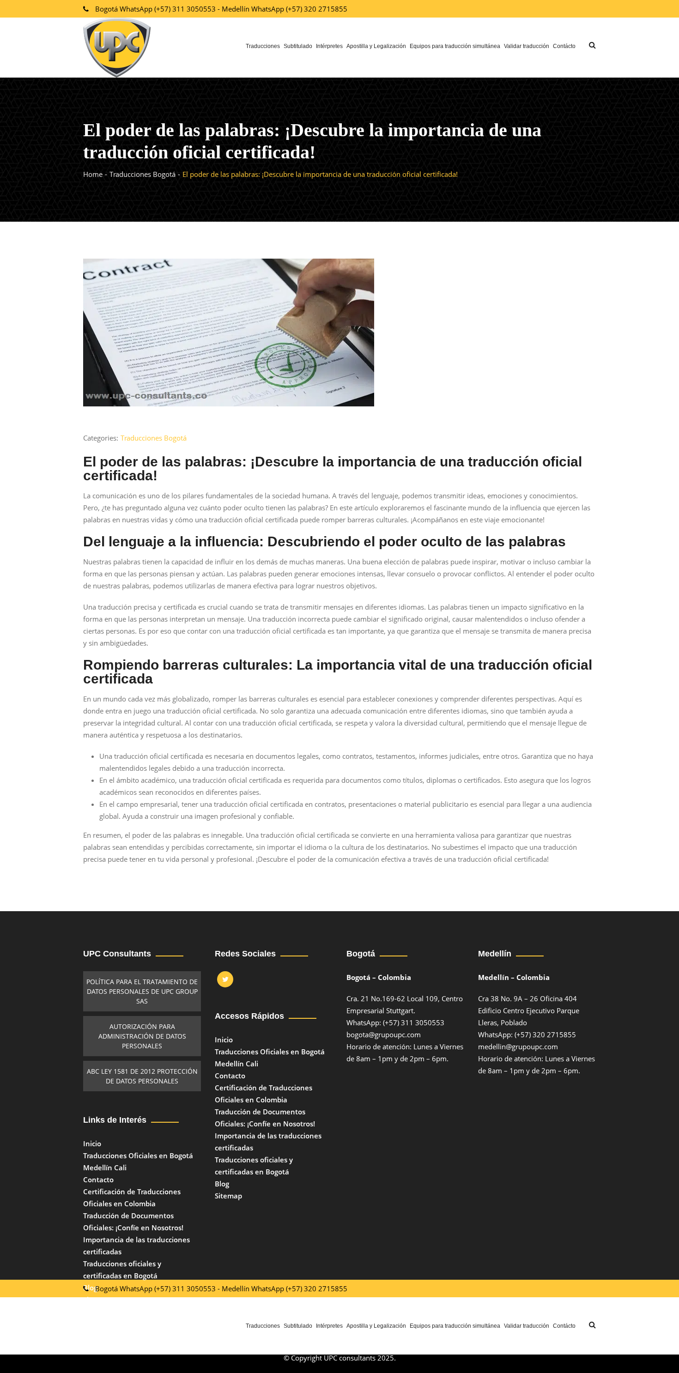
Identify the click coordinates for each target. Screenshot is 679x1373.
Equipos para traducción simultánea (455, 46)
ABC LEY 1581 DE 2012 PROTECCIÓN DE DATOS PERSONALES (142, 1076)
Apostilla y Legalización (376, 46)
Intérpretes (329, 46)
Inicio (92, 1143)
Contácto (564, 46)
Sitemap (228, 1195)
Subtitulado (298, 46)
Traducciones (263, 46)
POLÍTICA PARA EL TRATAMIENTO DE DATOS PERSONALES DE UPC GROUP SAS (142, 991)
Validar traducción (526, 46)
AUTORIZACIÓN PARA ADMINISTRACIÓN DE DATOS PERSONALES (142, 1036)
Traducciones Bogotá (154, 437)
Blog (90, 1287)
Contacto (98, 1179)
